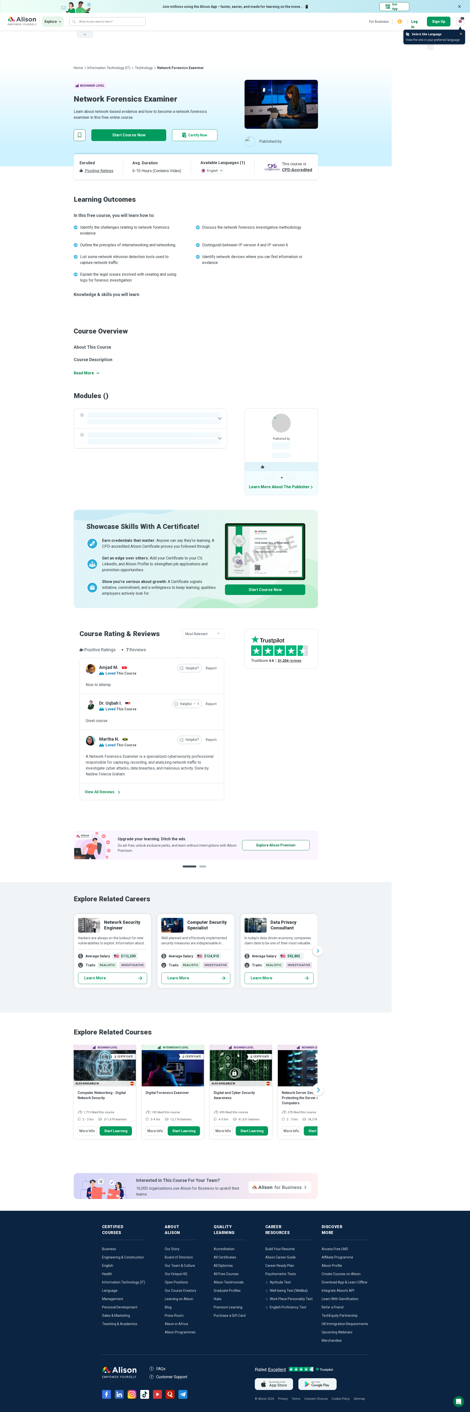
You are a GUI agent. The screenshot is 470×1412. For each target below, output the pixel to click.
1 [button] (187, 870)
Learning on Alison (179, 1299)
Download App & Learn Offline (344, 1282)
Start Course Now (128, 135)
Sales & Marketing (116, 1315)
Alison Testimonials (229, 1282)
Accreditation (224, 1249)
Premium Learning (228, 1307)
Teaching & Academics (119, 1324)
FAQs (160, 1368)
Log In (414, 22)
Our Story (172, 1249)
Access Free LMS (335, 1249)
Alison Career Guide (280, 1257)
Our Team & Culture (180, 1266)
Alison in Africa (176, 1324)
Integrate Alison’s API (338, 1291)
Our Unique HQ (176, 1274)
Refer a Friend (332, 1307)
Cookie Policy (341, 1398)
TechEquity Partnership (340, 1315)
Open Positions (176, 1282)
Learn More (95, 978)
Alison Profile (332, 1266)
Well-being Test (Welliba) (289, 1291)
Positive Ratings (98, 170)
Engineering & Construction (123, 1257)
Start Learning (116, 1131)
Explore (51, 22)
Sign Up (438, 22)
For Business (379, 22)
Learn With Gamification (340, 1299)
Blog (168, 1307)
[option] (196, 845)
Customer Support (171, 1377)
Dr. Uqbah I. (110, 703)
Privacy (283, 1398)
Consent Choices (316, 1398)
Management (112, 1299)
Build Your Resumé (280, 1249)
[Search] (74, 21)
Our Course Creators (180, 1291)
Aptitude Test (280, 1282)
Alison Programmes (180, 1332)
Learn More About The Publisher (279, 487)
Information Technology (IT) (108, 68)
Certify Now (197, 135)
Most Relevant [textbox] (196, 634)
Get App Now (261, 845)
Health (107, 1274)
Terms (296, 1398)
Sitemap (359, 1398)
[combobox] (203, 634)
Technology (144, 68)
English (107, 1266)
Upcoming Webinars (337, 1332)
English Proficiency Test (288, 1307)
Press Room (174, 1315)
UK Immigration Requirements (345, 1324)
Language (110, 1291)
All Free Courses (226, 1274)
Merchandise (332, 1340)
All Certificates (225, 1257)
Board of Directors (179, 1257)
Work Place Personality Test (291, 1299)
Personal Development (119, 1307)
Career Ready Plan (279, 1266)
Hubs (218, 1299)
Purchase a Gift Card (230, 1315)
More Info (87, 1131)
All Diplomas (223, 1266)
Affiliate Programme (337, 1257)
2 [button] (199, 870)
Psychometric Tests (280, 1274)
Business (109, 1249)
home (78, 68)
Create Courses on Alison (341, 1274)
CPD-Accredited (297, 169)
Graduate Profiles (227, 1291)
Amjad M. (108, 667)
